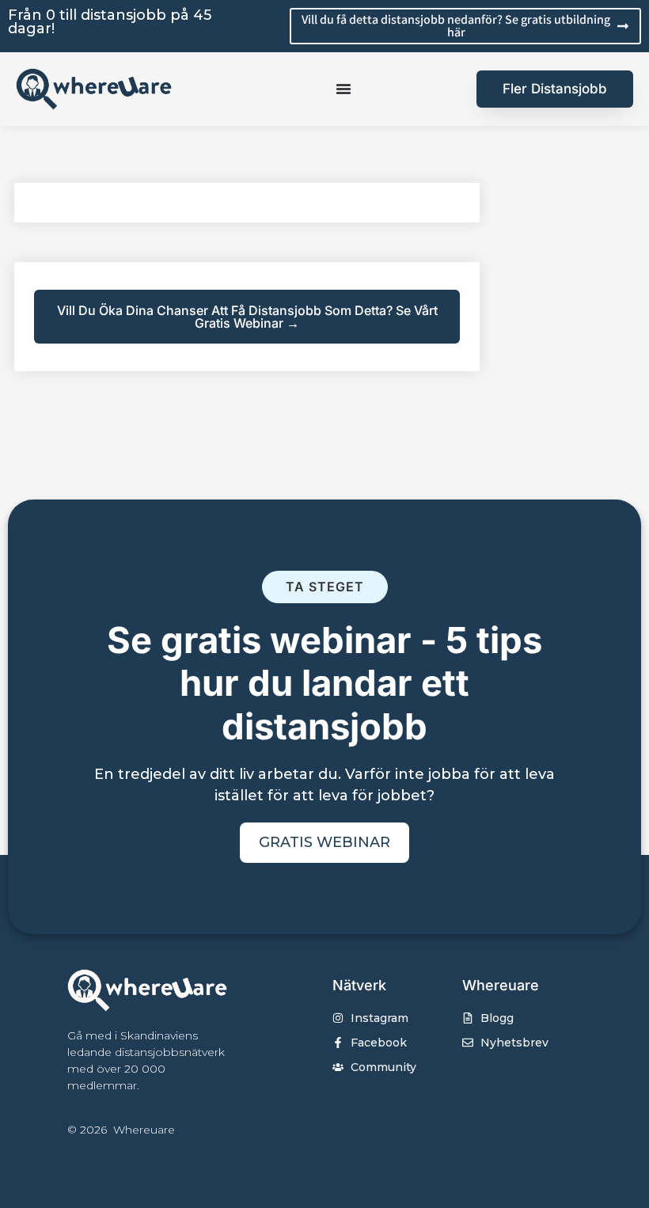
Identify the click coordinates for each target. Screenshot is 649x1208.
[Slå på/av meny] (343, 89)
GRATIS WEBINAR (324, 842)
